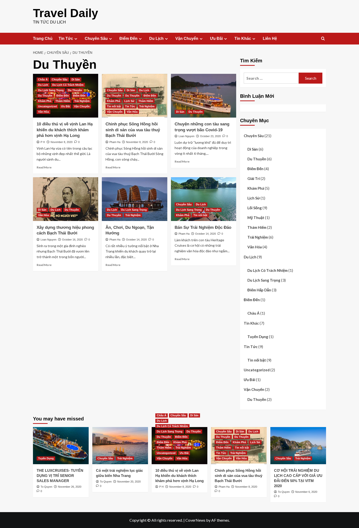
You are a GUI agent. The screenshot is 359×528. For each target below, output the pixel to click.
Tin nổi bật (114, 106)
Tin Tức (66, 38)
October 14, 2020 (136, 239)
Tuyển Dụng (257, 336)
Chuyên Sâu (96, 38)
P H (43, 142)
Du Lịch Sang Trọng (51, 90)
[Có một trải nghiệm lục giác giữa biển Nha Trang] (120, 445)
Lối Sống (254, 208)
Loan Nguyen (186, 136)
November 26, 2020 (69, 486)
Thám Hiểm (62, 100)
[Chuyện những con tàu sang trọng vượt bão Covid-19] (203, 95)
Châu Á (43, 79)
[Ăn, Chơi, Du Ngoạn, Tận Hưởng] (134, 199)
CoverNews (195, 520)
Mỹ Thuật (255, 217)
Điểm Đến (128, 38)
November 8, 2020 (62, 142)
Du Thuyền (75, 90)
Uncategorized (47, 106)
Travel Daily (65, 13)
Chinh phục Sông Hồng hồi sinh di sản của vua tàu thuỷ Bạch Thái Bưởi (133, 130)
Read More (44, 167)
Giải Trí (253, 178)
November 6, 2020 (306, 491)
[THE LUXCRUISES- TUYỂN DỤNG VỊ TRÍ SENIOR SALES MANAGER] (61, 445)
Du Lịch (156, 38)
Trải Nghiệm (82, 100)
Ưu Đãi (216, 38)
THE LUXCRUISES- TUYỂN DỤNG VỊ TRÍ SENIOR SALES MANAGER (60, 475)
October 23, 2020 (210, 136)
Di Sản (76, 79)
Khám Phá (44, 100)
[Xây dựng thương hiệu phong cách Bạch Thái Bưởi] (65, 199)
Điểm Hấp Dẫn (259, 290)
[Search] (323, 38)
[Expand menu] (76, 39)
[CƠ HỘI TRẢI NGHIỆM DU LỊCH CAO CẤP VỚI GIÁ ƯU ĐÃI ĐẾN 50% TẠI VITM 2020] (298, 445)
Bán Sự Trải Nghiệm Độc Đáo (203, 227)
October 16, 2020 (72, 239)
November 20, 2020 (129, 481)
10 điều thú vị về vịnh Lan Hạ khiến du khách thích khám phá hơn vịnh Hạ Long (65, 130)
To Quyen (46, 486)
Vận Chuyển (186, 38)
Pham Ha (114, 142)
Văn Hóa (43, 111)
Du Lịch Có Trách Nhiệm (68, 84)
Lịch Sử (129, 100)
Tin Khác (242, 38)
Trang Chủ (43, 38)
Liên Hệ (270, 38)
